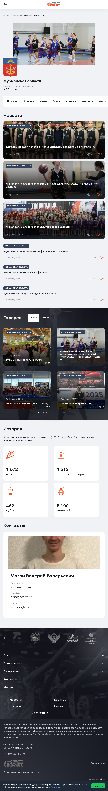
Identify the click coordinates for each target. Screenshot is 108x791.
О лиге (7, 655)
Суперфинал (11, 671)
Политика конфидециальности (21, 772)
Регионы (18, 15)
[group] (27, 347)
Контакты (87, 101)
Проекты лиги (12, 663)
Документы (62, 706)
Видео (56, 101)
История (71, 101)
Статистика (40, 712)
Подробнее (56, 787)
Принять (98, 786)
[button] (4, 638)
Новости (12, 101)
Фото (43, 101)
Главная (7, 15)
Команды (28, 101)
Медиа (8, 687)
